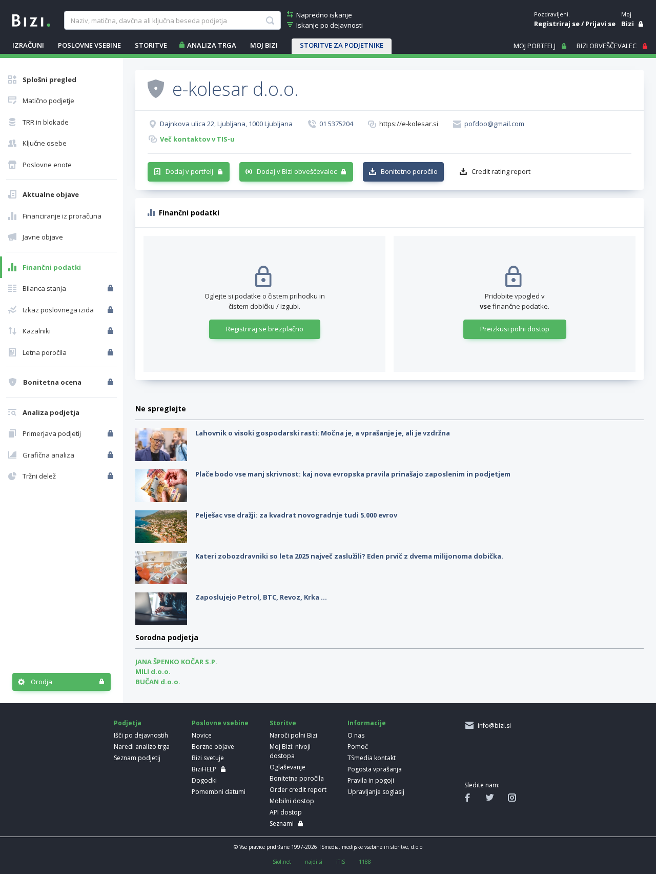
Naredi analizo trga (142, 746)
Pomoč (357, 746)
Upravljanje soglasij (375, 791)
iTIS (340, 861)
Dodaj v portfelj (189, 171)
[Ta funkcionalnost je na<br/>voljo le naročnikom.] (111, 288)
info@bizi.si (493, 725)
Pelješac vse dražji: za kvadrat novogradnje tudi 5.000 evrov (296, 515)
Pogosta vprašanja (374, 769)
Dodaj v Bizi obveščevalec (297, 171)
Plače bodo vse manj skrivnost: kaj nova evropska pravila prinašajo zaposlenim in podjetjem (352, 474)
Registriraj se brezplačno (264, 328)
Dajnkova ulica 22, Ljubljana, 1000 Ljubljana (226, 123)
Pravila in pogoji (370, 780)
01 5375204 (336, 123)
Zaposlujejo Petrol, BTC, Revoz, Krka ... (261, 597)
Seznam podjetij (137, 757)
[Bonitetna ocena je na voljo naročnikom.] (156, 88)
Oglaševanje (287, 767)
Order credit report (298, 789)
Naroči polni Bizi (293, 735)
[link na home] (31, 19)
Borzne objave (213, 746)
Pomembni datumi (218, 791)
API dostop (286, 812)
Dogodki (204, 780)
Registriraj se (557, 23)
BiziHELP (204, 769)
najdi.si (313, 861)
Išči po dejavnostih (141, 735)
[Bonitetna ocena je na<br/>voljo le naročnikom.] (111, 382)
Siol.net (282, 861)
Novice (202, 735)
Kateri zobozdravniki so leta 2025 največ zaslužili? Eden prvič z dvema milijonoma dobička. (349, 556)
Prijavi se (600, 23)
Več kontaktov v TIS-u (197, 139)
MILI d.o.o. (153, 671)
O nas (355, 735)
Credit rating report (500, 171)
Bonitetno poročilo (409, 171)
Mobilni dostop (292, 801)
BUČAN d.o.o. (157, 681)
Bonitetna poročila (297, 778)
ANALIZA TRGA (211, 45)
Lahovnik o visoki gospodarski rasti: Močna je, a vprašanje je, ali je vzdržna (322, 433)
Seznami (282, 823)
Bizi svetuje (208, 757)
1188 (365, 861)
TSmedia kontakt (371, 757)
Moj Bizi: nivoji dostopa (290, 751)
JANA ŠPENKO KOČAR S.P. (176, 661)
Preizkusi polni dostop (514, 328)
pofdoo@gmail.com (494, 123)
